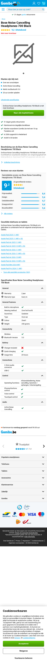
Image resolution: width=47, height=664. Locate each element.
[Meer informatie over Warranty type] (2, 297)
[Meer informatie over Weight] (2, 324)
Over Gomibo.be (8, 541)
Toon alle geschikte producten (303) (16, 272)
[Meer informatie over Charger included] (2, 348)
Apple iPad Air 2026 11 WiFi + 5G (13, 253)
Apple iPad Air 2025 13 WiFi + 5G (13, 246)
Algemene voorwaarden (16, 543)
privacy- (17, 638)
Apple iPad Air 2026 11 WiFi (11, 250)
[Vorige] (3, 446)
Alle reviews (8, 214)
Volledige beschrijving (12, 162)
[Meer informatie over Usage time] (2, 355)
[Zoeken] (43, 9)
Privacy (18, 541)
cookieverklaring (29, 638)
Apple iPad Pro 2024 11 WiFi (11, 268)
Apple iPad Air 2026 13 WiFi (11, 257)
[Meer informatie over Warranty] (2, 293)
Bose (3, 19)
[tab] (23, 73)
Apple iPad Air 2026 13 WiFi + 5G (13, 261)
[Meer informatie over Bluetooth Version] (2, 337)
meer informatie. (29, 537)
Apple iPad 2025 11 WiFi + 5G (12, 239)
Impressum (26, 541)
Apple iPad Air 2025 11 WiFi (11, 242)
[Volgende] (43, 446)
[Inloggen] (34, 3)
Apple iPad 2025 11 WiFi (10, 235)
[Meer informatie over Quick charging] (2, 351)
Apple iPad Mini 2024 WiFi (10, 265)
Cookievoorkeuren (38, 541)
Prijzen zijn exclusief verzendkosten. (26, 533)
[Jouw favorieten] (38, 3)
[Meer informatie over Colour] (2, 320)
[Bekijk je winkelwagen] (43, 3)
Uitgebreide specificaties (10, 100)
